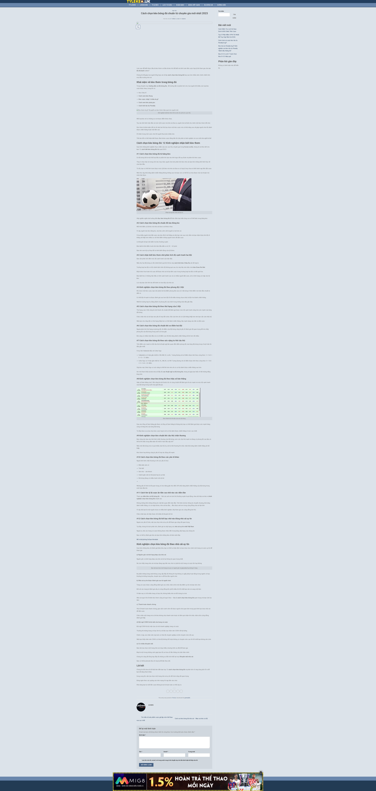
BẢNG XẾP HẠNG (194, 5)
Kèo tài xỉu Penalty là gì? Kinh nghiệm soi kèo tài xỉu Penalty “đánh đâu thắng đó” (228, 48)
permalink (187, 697)
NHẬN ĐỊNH (180, 5)
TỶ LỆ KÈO (132, 5)
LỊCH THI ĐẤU (167, 5)
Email (166, 751)
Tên (140, 751)
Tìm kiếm (221, 11)
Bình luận (142, 735)
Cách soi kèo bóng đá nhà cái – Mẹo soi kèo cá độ (191, 718)
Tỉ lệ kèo (155, 5)
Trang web (191, 751)
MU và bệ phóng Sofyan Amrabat (147, 539)
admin (184, 18)
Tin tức (174, 10)
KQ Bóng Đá (208, 5)
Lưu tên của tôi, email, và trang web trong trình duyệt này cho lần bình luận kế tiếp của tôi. (170, 760)
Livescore (144, 5)
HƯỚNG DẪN (221, 5)
